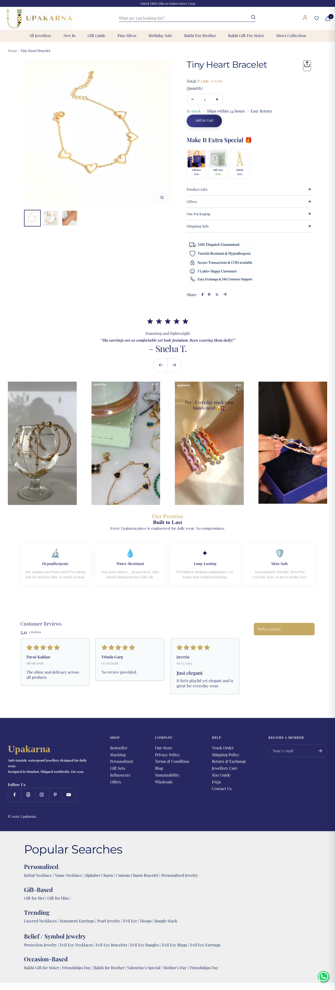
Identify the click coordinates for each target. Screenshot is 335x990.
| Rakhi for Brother (109, 967)
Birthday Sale (160, 35)
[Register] (320, 750)
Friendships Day (77, 967)
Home (12, 50)
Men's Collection (291, 35)
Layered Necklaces (40, 920)
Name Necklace (68, 875)
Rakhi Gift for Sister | (42, 967)
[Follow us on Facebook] (14, 795)
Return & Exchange (229, 761)
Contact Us (222, 788)
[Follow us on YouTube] (68, 795)
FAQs (216, 781)
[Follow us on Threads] (28, 795)
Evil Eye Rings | (176, 944)
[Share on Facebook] (203, 294)
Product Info (197, 189)
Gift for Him (58, 898)
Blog (159, 768)
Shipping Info (198, 226)
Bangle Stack (166, 920)
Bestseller (119, 747)
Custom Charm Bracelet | (138, 875)
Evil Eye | (131, 920)
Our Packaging (198, 214)
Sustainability (167, 774)
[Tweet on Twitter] (217, 294)
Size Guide (221, 774)
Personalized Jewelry (179, 875)
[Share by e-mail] (225, 294)
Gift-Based (38, 889)
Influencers (120, 774)
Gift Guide (96, 35)
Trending (36, 912)
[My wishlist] (316, 18)
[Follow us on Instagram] (41, 795)
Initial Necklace (38, 875)
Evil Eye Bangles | (146, 944)
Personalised (121, 761)
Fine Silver (127, 35)
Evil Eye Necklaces (76, 944)
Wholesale (164, 781)
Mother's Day (175, 967)
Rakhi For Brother (200, 35)
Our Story (163, 747)
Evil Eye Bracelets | (113, 944)
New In (69, 35)
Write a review (269, 629)
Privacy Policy (167, 754)
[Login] (305, 18)
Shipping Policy (225, 754)
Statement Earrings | (78, 920)
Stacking (118, 754)
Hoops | (147, 920)
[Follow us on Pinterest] (55, 795)
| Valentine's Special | (144, 967)
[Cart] (327, 18)
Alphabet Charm (98, 875)
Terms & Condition (172, 761)
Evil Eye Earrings (205, 944)
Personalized (41, 866)
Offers (192, 201)
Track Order (223, 747)
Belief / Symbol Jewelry (55, 936)
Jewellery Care (224, 768)
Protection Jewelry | (42, 944)
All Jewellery (40, 35)
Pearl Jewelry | (110, 920)
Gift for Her (34, 898)
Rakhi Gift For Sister (246, 35)
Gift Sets (117, 768)
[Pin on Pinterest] (209, 294)
